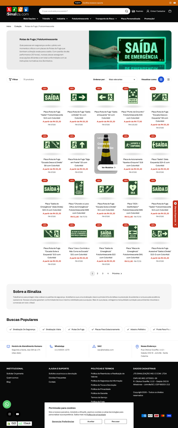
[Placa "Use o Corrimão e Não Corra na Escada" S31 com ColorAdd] (78, 233)
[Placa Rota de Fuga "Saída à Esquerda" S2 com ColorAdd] (105, 97)
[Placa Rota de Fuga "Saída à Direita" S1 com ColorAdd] (78, 97)
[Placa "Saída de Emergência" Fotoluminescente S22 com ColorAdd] (105, 233)
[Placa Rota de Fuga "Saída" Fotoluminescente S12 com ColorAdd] (51, 97)
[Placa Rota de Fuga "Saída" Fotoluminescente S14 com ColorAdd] (159, 189)
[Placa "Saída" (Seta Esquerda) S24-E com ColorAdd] (159, 144)
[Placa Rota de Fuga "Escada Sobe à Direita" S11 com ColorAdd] (105, 189)
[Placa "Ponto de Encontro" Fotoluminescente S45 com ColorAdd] (132, 97)
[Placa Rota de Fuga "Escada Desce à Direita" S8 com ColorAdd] (51, 144)
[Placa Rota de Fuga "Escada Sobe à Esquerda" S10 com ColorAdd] (51, 233)
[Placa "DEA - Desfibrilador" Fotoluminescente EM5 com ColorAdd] (132, 189)
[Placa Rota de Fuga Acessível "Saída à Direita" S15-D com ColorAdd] (159, 233)
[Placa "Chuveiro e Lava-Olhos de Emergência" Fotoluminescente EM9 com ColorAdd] (78, 189)
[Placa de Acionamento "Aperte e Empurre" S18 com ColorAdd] (132, 144)
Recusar (116, 421)
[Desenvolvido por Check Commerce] (25, 425)
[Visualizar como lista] (168, 79)
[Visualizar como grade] (161, 79)
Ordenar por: (99, 79)
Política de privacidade (96, 415)
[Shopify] (12, 425)
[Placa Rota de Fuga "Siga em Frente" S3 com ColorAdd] (78, 144)
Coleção (18, 26)
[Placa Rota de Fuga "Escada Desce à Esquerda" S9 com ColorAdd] (159, 97)
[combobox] (84, 11)
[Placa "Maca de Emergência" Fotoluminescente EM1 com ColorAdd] (132, 233)
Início (9, 26)
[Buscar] (126, 11)
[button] (175, 214)
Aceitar (90, 421)
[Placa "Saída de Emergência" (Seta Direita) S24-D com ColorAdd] (51, 189)
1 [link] (92, 273)
